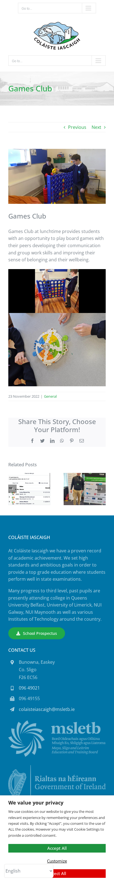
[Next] (101, 489)
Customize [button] (57, 861)
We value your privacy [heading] (35, 803)
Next (96, 127)
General (50, 396)
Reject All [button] (57, 873)
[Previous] (12, 489)
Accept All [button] (57, 848)
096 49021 (29, 688)
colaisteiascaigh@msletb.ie (47, 709)
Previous (77, 127)
